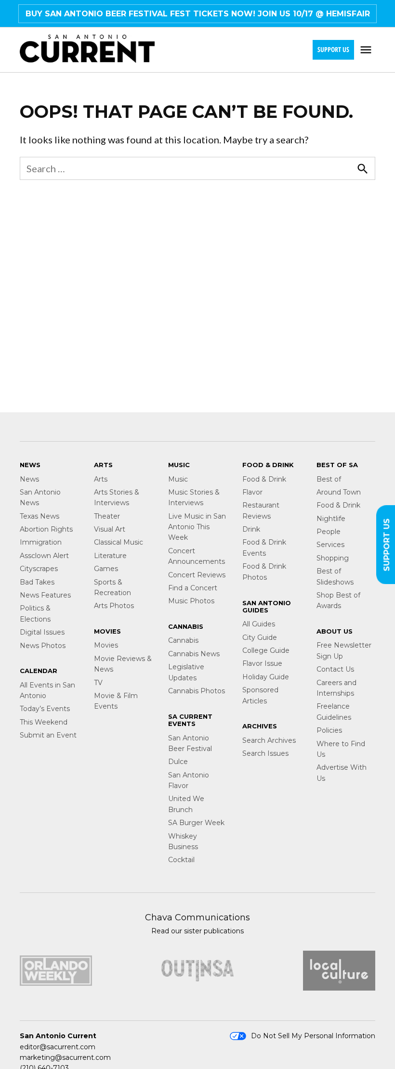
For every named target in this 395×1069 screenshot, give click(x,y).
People (328, 531)
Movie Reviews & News (123, 664)
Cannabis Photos (196, 691)
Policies (329, 730)
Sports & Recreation (112, 587)
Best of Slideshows (335, 576)
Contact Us (335, 669)
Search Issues (265, 753)
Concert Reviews (196, 575)
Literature (110, 555)
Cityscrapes (39, 568)
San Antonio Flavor (188, 780)
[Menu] (367, 50)
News (29, 479)
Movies (106, 645)
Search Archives (269, 740)
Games (106, 568)
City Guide (259, 637)
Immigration (41, 542)
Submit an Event (48, 735)
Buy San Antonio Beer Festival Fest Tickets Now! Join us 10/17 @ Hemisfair (198, 13)
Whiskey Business (183, 841)
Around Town (338, 492)
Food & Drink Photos (264, 571)
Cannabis (183, 640)
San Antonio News (40, 497)
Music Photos (191, 601)
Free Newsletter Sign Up (343, 650)
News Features (45, 595)
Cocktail (181, 859)
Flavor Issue (262, 663)
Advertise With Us (341, 772)
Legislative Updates (186, 672)
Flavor (252, 492)
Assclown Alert (44, 555)
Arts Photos (114, 605)
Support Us (333, 49)
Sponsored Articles (260, 695)
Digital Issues (42, 632)
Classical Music (118, 542)
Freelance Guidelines (333, 711)
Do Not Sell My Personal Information (313, 1035)
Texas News (39, 516)
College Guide (266, 650)
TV (98, 682)
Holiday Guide (265, 677)
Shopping (332, 558)
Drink (251, 529)
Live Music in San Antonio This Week (197, 527)
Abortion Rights (46, 529)
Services (330, 544)
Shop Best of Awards (338, 600)
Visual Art (109, 529)
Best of (328, 479)
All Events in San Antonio (47, 690)
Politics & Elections (35, 613)
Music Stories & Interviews (194, 497)
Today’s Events (45, 708)
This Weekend (43, 722)
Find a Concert (192, 588)
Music (178, 479)
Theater (107, 516)
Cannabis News (194, 653)
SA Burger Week (196, 822)
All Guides (258, 624)
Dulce (178, 761)
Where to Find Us (340, 749)
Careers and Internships (336, 688)
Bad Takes (37, 582)
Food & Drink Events (264, 547)
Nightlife (330, 518)
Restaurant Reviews (260, 510)
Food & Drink (264, 479)
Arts (100, 479)
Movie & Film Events (116, 701)
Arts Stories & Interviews (116, 497)
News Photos (43, 645)
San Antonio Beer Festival (190, 743)
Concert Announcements (196, 556)
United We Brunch (186, 804)
